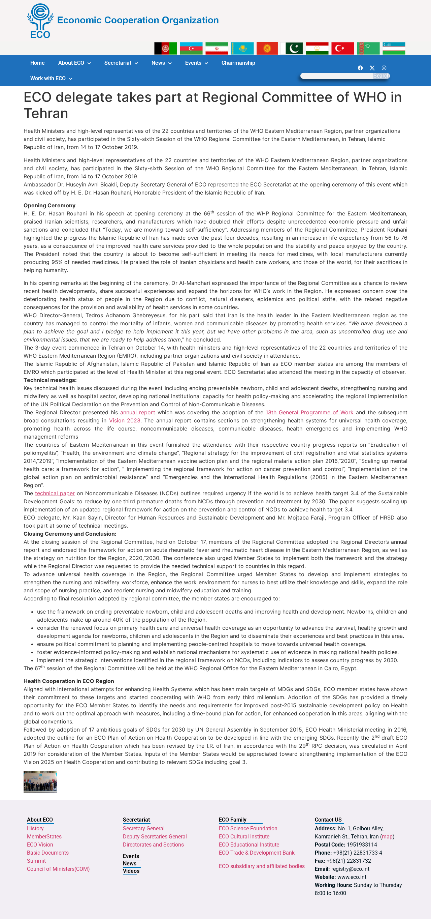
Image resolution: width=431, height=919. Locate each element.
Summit (36, 861)
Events (193, 63)
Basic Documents (48, 853)
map (387, 836)
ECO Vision (40, 844)
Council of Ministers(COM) (58, 869)
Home (37, 63)
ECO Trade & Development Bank (257, 853)
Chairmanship (238, 63)
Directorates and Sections (153, 844)
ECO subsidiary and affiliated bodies (262, 866)
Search (381, 76)
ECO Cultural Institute (244, 836)
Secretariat (117, 63)
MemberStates (44, 836)
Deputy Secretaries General (155, 836)
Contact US (328, 820)
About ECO (71, 63)
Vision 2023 (124, 420)
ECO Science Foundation (248, 828)
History (35, 828)
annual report (137, 412)
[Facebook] (360, 68)
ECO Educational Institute (249, 844)
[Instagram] (384, 68)
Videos (131, 871)
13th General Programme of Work (310, 412)
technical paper (55, 493)
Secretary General (144, 828)
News (158, 63)
